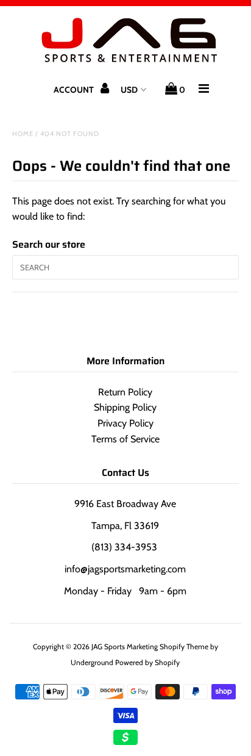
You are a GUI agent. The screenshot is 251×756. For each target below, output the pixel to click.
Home (23, 133)
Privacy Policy (125, 423)
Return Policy (125, 392)
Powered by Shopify (147, 662)
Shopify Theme (184, 646)
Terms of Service (125, 439)
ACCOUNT (75, 89)
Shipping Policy (125, 407)
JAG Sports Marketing (124, 646)
